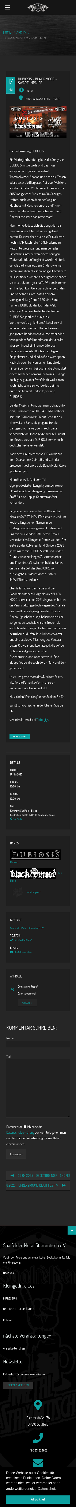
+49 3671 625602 (22, 940)
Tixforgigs (42, 719)
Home (7, 32)
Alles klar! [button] (38, 1499)
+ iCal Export (19, 736)
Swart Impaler (33, 892)
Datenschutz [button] (47, 1488)
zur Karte (17, 819)
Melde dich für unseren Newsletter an (24, 1374)
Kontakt (26, 1002)
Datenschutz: (14, 1126)
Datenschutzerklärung (20, 1132)
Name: (10, 1038)
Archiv (21, 32)
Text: (9, 1056)
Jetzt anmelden (18, 1385)
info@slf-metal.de (22, 952)
